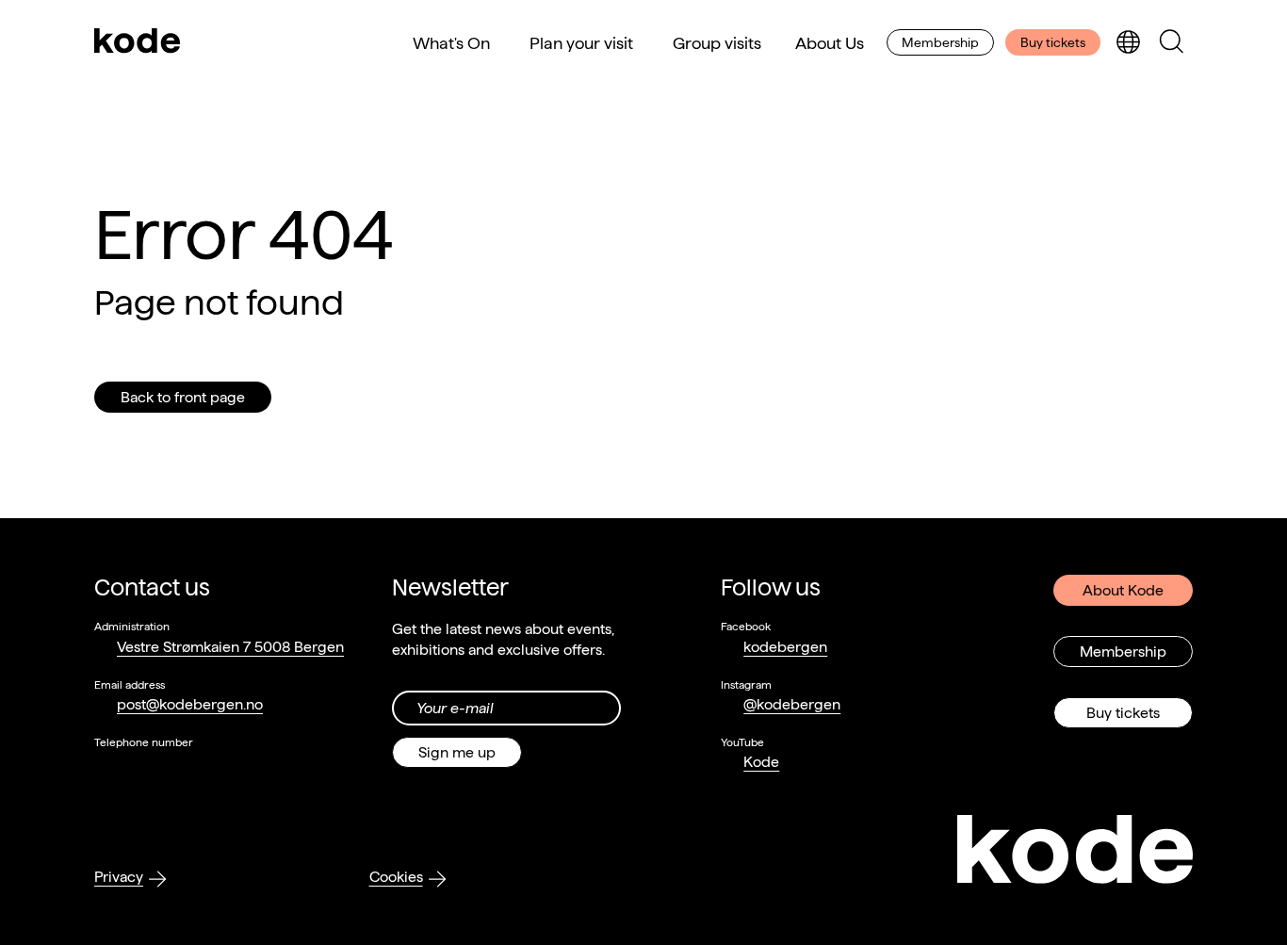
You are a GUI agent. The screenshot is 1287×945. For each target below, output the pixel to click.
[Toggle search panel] (1171, 43)
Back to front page (183, 397)
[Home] (137, 42)
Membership (940, 42)
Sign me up (457, 752)
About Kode (1123, 590)
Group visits (717, 43)
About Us (829, 43)
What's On (451, 43)
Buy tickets (1052, 42)
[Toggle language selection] (1127, 43)
